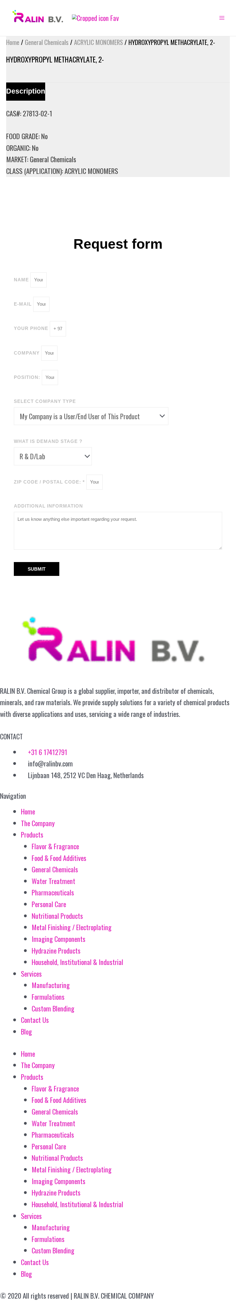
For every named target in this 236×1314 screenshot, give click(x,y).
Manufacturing (51, 985)
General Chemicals (47, 42)
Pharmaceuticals (53, 892)
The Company (38, 823)
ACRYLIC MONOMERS (98, 42)
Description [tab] (25, 91)
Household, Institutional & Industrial (77, 962)
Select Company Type (45, 401)
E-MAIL (23, 304)
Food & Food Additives (59, 858)
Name (22, 279)
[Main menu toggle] (222, 18)
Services (31, 973)
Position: (28, 377)
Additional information (48, 505)
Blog (26, 1031)
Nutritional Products (57, 915)
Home (12, 42)
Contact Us (35, 1020)
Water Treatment (53, 881)
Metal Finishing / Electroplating (72, 927)
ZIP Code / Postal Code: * (50, 481)
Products (32, 834)
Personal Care (49, 904)
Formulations (48, 996)
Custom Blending (53, 1008)
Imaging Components (58, 939)
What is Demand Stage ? (48, 441)
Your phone (32, 328)
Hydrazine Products (56, 950)
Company (27, 353)
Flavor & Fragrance (55, 846)
